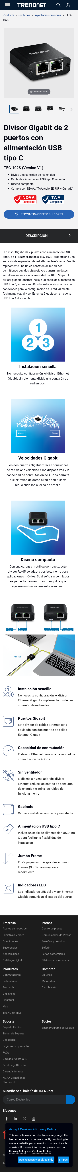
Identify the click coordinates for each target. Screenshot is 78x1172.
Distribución (49, 987)
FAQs (6, 1052)
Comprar (48, 969)
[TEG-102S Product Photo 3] (26, 109)
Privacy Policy (17, 1151)
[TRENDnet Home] (31, 5)
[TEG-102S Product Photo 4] (38, 109)
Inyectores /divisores (47, 15)
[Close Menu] (7, 5)
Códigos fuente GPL (15, 1059)
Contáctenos (10, 941)
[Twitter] (24, 1118)
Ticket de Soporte (13, 1033)
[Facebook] (6, 1118)
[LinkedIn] (15, 1118)
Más (5, 1006)
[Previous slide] (6, 109)
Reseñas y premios (53, 941)
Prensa (47, 923)
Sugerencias (10, 947)
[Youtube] (33, 1118)
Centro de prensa (52, 928)
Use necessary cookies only (36, 1159)
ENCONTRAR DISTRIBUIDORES (42, 214)
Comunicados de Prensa (56, 935)
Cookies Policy (41, 1151)
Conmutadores (12, 974)
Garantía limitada (13, 1071)
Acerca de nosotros (15, 928)
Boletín (46, 947)
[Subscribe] (70, 1099)
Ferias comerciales (53, 954)
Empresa (9, 923)
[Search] (58, 5)
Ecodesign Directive (15, 1065)
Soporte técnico (12, 1027)
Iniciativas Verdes (13, 935)
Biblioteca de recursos (55, 960)
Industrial (8, 1000)
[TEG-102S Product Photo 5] (50, 109)
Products (8, 15)
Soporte (8, 1021)
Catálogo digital (12, 960)
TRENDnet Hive (12, 1012)
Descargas (9, 1039)
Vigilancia (9, 993)
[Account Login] (68, 5)
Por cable (8, 987)
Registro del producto (16, 1046)
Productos (10, 969)
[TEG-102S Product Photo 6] (62, 109)
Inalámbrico (10, 981)
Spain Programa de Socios (58, 1027)
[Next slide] (71, 109)
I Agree (63, 1159)
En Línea (47, 974)
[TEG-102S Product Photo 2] (14, 109)
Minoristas (48, 981)
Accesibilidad (11, 954)
